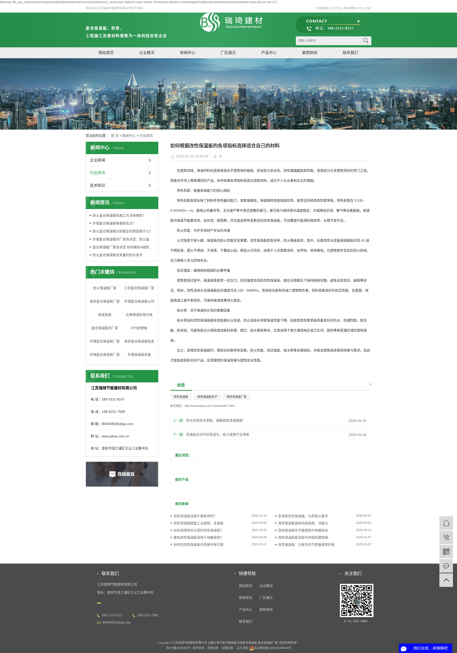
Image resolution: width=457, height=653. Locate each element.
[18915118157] (446, 537)
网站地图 (349, 8)
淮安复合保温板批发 (139, 341)
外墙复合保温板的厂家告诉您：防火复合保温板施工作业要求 (124, 239)
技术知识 (97, 185)
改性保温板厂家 (237, 397)
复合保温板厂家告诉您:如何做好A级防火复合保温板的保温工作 (124, 247)
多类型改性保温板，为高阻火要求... (304, 516)
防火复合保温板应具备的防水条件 (118, 255)
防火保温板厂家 (104, 288)
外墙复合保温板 (247, 642)
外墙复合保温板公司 (139, 301)
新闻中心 (187, 53)
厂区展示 (228, 53)
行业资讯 (146, 135)
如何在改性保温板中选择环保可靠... (200, 544)
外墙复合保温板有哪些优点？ (114, 223)
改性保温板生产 (207, 397)
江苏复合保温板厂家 (139, 288)
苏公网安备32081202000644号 (272, 648)
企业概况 (146, 53)
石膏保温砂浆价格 (139, 315)
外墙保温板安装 (139, 354)
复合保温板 (229, 642)
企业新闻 (97, 160)
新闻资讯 (245, 597)
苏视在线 (213, 648)
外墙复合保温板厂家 (105, 341)
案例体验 (309, 53)
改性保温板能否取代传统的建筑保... (304, 537)
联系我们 (350, 53)
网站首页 (106, 53)
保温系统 (104, 315)
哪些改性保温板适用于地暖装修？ (199, 537)
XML (368, 8)
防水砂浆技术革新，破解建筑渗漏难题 (214, 420)
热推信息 (322, 8)
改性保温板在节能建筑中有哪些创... (304, 530)
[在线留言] (446, 566)
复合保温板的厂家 (104, 328)
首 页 (115, 135)
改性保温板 (181, 397)
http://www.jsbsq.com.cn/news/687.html (209, 406)
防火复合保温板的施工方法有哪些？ (119, 215)
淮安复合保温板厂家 (105, 301)
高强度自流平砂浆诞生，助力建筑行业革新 (217, 434)
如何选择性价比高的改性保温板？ (199, 530)
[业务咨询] (446, 523)
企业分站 (336, 8)
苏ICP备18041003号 (178, 648)
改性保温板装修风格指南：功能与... (304, 523)
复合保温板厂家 (268, 642)
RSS (360, 8)
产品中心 (269, 53)
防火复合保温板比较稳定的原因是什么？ (123, 231)
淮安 (245, 648)
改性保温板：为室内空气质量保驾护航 (306, 544)
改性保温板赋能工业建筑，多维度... (200, 523)
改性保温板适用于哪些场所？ (195, 516)
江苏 (239, 648)
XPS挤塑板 (139, 328)
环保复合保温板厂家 (105, 354)
